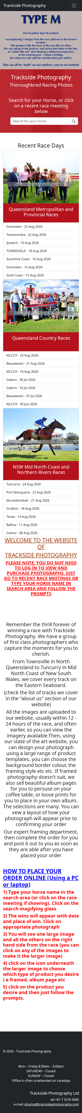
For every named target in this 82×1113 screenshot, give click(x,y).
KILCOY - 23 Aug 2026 (22, 355)
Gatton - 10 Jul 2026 (20, 388)
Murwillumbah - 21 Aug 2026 (27, 500)
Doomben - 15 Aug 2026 (24, 267)
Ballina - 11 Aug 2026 (21, 525)
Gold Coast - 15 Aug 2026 (25, 275)
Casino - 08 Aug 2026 (21, 533)
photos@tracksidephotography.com (51, 1104)
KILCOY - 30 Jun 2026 (21, 404)
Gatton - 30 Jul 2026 (20, 380)
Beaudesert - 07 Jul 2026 (24, 396)
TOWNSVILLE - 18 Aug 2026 (26, 251)
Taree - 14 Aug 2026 (21, 516)
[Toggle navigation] (74, 5)
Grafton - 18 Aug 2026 (22, 508)
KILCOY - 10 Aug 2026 (22, 371)
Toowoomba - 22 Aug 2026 (26, 234)
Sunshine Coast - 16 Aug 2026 (28, 259)
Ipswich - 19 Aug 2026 (22, 243)
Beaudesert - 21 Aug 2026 (25, 363)
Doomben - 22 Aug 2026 (24, 226)
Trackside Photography (24, 5)
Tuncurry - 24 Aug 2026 (23, 484)
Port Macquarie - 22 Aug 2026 (28, 492)
